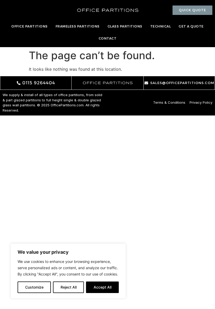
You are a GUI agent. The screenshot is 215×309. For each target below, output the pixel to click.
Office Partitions (29, 26)
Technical (160, 26)
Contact (108, 38)
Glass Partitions (125, 26)
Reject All (69, 287)
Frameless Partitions (78, 26)
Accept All (102, 287)
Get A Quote (191, 26)
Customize (34, 287)
